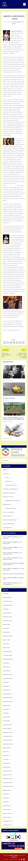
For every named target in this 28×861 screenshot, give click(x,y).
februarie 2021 (7, 694)
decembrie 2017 (7, 821)
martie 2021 (6, 690)
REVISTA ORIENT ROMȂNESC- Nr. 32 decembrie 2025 (12, 548)
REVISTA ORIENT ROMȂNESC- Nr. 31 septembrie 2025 (12, 553)
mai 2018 (5, 802)
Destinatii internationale (10, 489)
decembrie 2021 (7, 674)
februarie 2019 (7, 771)
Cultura (13, 22)
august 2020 (6, 705)
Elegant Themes (13, 855)
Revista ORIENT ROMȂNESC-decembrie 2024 (13, 578)
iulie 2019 (5, 751)
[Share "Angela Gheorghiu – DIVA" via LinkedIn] (17, 342)
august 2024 (6, 624)
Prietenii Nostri (7, 516)
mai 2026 (5, 593)
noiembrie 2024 (7, 616)
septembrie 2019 (7, 744)
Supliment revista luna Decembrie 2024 (13, 574)
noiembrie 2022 (7, 651)
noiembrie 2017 (7, 825)
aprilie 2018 (6, 805)
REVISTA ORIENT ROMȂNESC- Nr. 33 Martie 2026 (12, 542)
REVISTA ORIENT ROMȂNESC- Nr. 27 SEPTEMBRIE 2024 (12, 583)
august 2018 (6, 790)
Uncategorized (7, 527)
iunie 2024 (5, 628)
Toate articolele (13, 859)
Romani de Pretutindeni (9, 520)
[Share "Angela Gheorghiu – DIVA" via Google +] (10, 342)
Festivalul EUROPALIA (9, 398)
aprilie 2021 (6, 686)
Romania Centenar (10, 508)
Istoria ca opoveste (8, 512)
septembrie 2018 (7, 786)
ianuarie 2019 (6, 775)
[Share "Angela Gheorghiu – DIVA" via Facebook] (4, 342)
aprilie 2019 (6, 763)
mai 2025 (5, 609)
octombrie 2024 (7, 620)
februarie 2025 (7, 613)
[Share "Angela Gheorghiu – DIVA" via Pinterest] (14, 342)
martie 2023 (6, 647)
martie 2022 (6, 670)
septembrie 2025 (7, 605)
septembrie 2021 (7, 678)
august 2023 (6, 640)
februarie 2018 (7, 813)
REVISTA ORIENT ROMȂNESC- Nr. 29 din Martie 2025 (13, 569)
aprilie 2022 (6, 667)
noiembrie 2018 (7, 778)
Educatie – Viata (7, 496)
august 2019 (6, 748)
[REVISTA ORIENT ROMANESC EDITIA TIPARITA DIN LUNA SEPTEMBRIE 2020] (14, 408)
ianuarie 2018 (6, 817)
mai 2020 (5, 713)
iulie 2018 (5, 794)
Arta (6, 477)
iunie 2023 (5, 643)
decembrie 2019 (7, 732)
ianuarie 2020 (6, 728)
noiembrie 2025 (7, 601)
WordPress (14, 857)
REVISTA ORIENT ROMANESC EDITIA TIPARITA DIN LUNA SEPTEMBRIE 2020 (13, 418)
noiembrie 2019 (7, 736)
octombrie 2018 (7, 782)
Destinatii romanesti (8, 493)
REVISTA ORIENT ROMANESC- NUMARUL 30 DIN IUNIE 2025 (13, 563)
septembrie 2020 (7, 701)
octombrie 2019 (7, 740)
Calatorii (5, 469)
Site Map (5, 859)
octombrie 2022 (7, 655)
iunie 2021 (5, 682)
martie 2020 (6, 721)
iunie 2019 (5, 755)
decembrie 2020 (7, 697)
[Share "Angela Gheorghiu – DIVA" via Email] (20, 342)
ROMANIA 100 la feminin (12, 500)
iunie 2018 (5, 798)
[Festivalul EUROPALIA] (14, 389)
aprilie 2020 (6, 717)
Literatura (8, 481)
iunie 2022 (5, 663)
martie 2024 (6, 632)
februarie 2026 (7, 597)
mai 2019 (5, 759)
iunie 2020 (5, 709)
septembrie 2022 (7, 659)
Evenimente (6, 504)
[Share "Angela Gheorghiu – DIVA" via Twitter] (7, 342)
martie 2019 (6, 767)
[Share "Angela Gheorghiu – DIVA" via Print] (23, 342)
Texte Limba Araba (8, 523)
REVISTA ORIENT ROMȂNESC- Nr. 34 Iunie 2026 (12, 537)
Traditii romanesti (10, 485)
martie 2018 (6, 809)
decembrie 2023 (7, 636)
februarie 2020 (7, 724)
